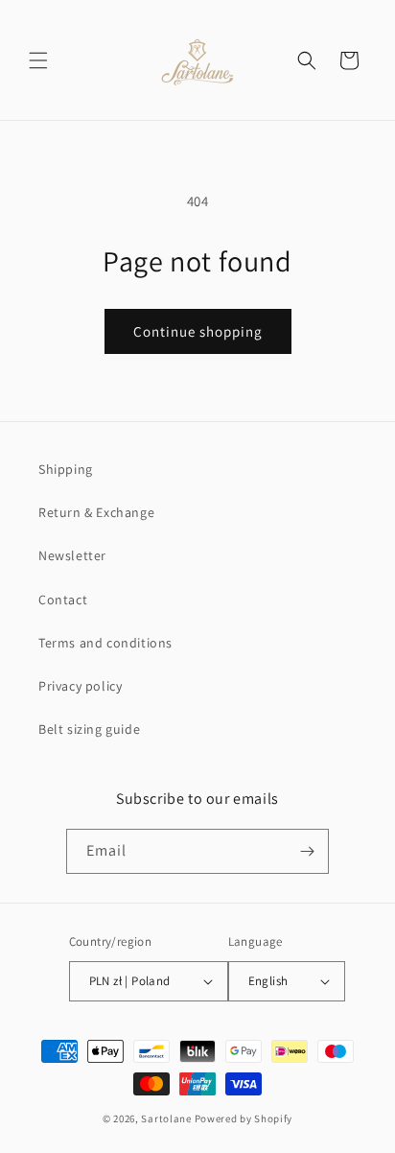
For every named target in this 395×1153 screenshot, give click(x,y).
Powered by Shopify (244, 1118)
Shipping (65, 469)
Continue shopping (198, 331)
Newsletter (72, 555)
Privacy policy (80, 685)
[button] (38, 60)
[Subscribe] (307, 851)
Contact (62, 599)
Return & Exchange (96, 512)
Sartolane (166, 1118)
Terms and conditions (105, 642)
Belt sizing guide (89, 729)
